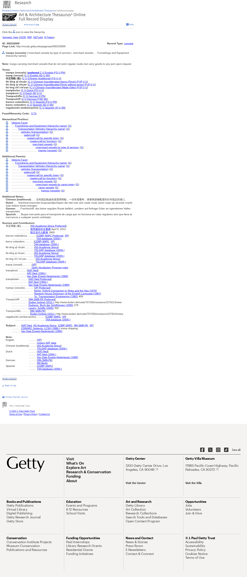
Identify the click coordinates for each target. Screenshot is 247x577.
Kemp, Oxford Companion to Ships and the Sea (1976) (65, 290)
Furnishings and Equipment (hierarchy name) (41, 125)
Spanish (37, 104)
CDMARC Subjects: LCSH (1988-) (40, 328)
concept (128, 43)
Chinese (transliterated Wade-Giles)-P (56, 87)
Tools (23, 10)
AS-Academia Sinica (46, 247)
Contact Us (44, 414)
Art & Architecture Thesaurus (41, 10)
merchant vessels (43, 144)
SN (47, 75)
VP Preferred (42, 287)
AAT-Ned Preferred (40, 279)
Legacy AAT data (46, 342)
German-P (33, 99)
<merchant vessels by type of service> (57, 147)
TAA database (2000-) (48, 238)
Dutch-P (31, 90)
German (33, 96)
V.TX (34, 113)
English (34, 75)
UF (80, 81)
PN (63, 72)
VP (66, 235)
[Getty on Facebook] (202, 450)
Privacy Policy (30, 414)
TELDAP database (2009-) (49, 250)
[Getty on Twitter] (210, 450)
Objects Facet (19, 122)
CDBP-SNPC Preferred (50, 235)
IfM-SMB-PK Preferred (42, 299)
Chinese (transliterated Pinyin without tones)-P (59, 84)
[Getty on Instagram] (218, 450)
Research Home (10, 10)
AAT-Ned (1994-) (36, 273)
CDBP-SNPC (42, 241)
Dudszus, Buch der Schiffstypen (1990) (51, 305)
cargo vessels (46, 187)
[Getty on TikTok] (226, 450)
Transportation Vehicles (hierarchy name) (41, 128)
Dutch (28, 93)
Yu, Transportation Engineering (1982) (56, 296)
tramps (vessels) (47, 150)
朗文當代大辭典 (39, 232)
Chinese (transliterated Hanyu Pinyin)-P (55, 81)
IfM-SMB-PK (38, 310)
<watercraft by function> (43, 141)
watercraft (29, 135)
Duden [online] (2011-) (41, 302)
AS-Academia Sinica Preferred (48, 225)
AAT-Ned (33, 270)
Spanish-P (41, 101)
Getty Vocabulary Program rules (50, 267)
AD (40, 75)
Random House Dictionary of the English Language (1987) (67, 293)
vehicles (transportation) (35, 131)
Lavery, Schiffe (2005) (41, 308)
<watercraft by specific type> (43, 138)
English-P (50, 72)
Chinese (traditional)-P (40, 78)
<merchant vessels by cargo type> (55, 184)
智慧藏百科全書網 (40, 229)
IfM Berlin (42, 363)
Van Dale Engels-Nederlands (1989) (47, 276)
